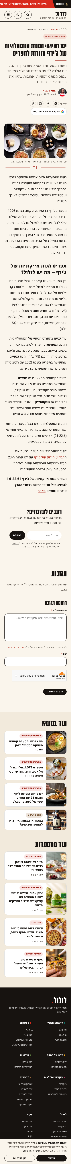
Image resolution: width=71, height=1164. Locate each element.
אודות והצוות (60, 1121)
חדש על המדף (55, 1055)
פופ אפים (27, 1062)
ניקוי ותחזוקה (26, 1104)
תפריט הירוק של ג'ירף (49, 457)
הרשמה (17, 535)
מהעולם (62, 1030)
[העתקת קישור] (33, 104)
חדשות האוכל (55, 1023)
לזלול (53, 15)
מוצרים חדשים (59, 1067)
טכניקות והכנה (25, 1099)
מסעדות (54, 29)
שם (64, 653)
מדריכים (24, 1077)
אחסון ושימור (26, 1084)
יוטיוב (30, 1131)
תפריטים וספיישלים (36, 29)
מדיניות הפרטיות (16, 647)
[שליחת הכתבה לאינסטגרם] (40, 104)
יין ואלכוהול (61, 1062)
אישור (51, 1158)
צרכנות (63, 1035)
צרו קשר (62, 1126)
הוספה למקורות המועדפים (46, 111)
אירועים (24, 1055)
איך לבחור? (27, 1089)
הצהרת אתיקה (59, 1131)
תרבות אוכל (60, 1040)
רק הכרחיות (19, 1158)
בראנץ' (29, 1030)
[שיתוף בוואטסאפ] (56, 104)
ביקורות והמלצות (53, 1077)
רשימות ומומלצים (57, 1094)
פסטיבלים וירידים (23, 1067)
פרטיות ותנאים (59, 1136)
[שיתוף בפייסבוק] (48, 104)
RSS (30, 1136)
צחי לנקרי (49, 90)
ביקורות (63, 1084)
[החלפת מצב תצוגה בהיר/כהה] (18, 15)
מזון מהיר (28, 1035)
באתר (42, 491)
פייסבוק (28, 1126)
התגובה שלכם (59, 610)
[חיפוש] (28, 15)
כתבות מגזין (60, 1089)
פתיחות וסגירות (24, 1040)
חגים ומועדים (26, 1094)
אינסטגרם (27, 1121)
